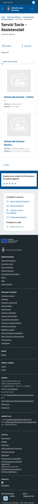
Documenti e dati (7, 264)
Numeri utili (5, 407)
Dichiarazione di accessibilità (11, 458)
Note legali (5, 455)
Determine (5, 445)
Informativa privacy (8, 452)
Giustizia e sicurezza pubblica (11, 323)
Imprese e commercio (8, 326)
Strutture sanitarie (7, 19)
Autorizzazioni (6, 309)
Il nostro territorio (28, 17)
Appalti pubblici (6, 306)
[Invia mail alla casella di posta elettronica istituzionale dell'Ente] (20, 395)
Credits (12, 496)
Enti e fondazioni (7, 267)
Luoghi (3, 366)
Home (3, 17)
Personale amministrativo (10, 274)
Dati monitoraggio (7, 493)
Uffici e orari (5, 404)
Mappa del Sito (28, 496)
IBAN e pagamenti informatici (11, 448)
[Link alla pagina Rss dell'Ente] (2, 482)
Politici (3, 277)
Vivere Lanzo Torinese (14, 17)
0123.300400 (13, 389)
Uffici (3, 281)
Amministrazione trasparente (11, 461)
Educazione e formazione (10, 319)
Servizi (25, 493)
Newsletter (5, 485)
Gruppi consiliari (6, 284)
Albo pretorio (5, 438)
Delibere (4, 441)
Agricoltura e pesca (8, 296)
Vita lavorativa (6, 340)
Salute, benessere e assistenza (12, 333)
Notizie (3, 355)
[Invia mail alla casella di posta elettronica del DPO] (19, 419)
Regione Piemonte (8, 2)
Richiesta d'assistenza (9, 471)
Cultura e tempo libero (9, 316)
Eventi (3, 370)
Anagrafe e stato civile (9, 302)
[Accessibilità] (5, 498)
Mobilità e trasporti (7, 329)
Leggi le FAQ (5, 464)
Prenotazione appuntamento (11, 469)
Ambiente (4, 299)
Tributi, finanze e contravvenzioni (12, 336)
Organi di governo (7, 270)
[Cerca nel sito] (31, 9)
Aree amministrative (8, 260)
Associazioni (5, 343)
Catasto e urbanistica (8, 312)
